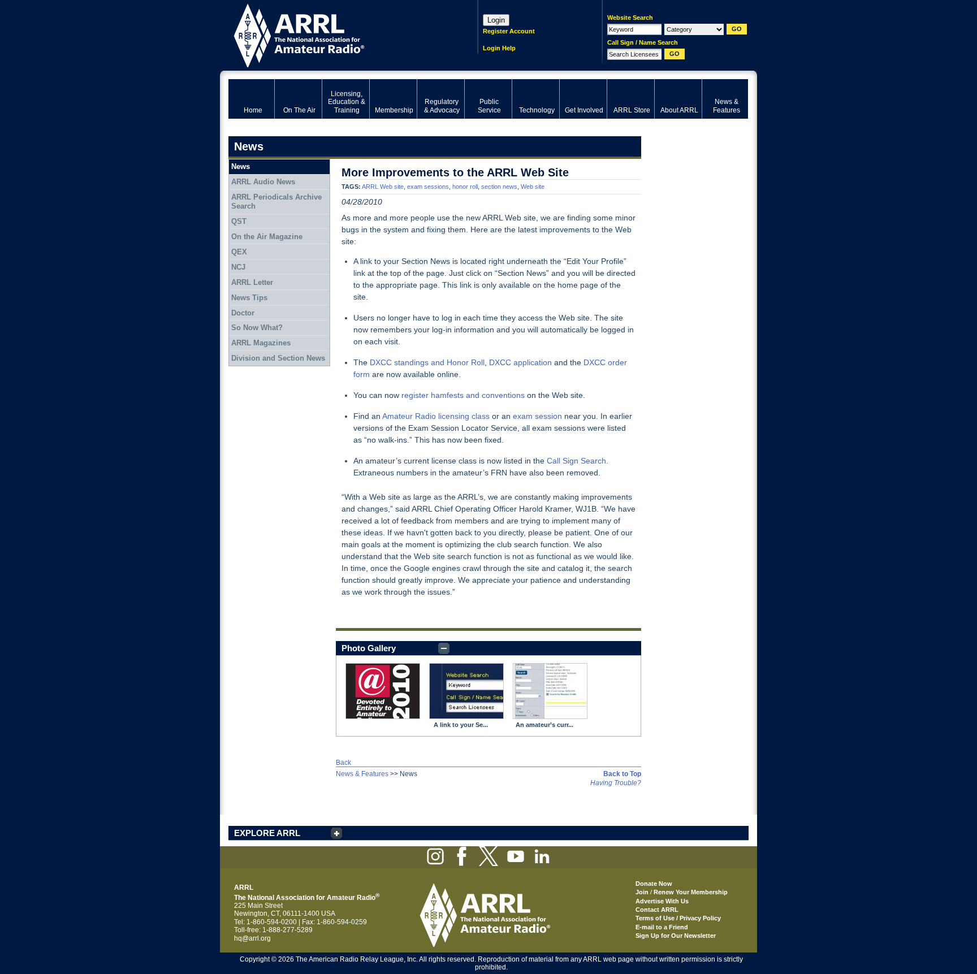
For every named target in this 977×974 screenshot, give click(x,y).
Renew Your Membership (691, 892)
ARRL (338, 34)
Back (343, 763)
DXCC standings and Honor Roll (427, 362)
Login (496, 20)
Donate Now (654, 883)
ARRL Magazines (261, 343)
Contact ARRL (657, 909)
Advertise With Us (662, 901)
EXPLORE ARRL (267, 833)
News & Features (362, 774)
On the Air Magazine (266, 236)
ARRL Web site (383, 186)
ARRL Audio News (263, 182)
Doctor (242, 313)
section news (499, 186)
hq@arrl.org (252, 938)
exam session (537, 416)
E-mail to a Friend (662, 927)
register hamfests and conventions (463, 395)
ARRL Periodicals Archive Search (276, 201)
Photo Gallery (368, 648)
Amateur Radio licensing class (436, 416)
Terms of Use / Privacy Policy (678, 918)
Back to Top (622, 774)
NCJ (238, 267)
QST (239, 221)
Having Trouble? (615, 783)
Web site (532, 186)
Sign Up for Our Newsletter (676, 935)
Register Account (509, 31)
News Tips (249, 297)
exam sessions (428, 186)
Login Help (499, 48)
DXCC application (520, 362)
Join (642, 892)
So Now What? (257, 327)
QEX (239, 252)
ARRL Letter (252, 282)
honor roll (465, 186)
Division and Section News (278, 358)
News (240, 166)
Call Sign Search (576, 460)
